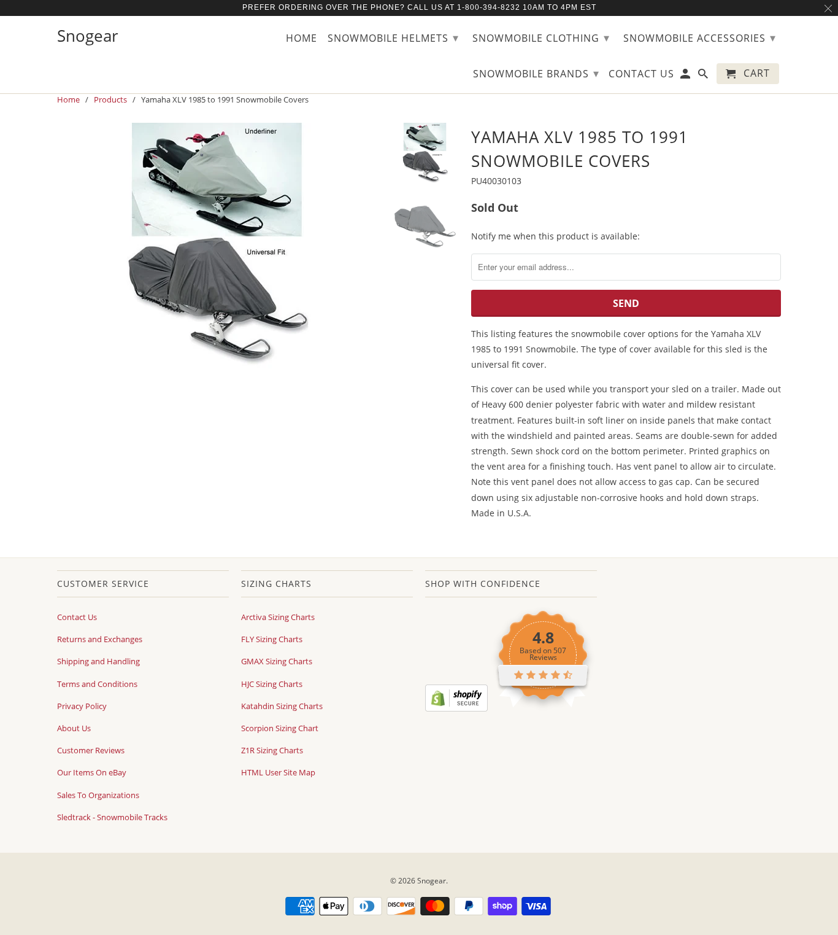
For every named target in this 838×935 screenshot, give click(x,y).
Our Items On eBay (91, 772)
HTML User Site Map (278, 772)
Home (301, 39)
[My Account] (686, 76)
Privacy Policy (82, 706)
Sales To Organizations (98, 795)
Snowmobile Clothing (541, 37)
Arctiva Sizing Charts (278, 617)
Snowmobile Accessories (699, 37)
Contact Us (77, 617)
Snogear (431, 880)
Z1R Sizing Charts (272, 750)
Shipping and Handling (98, 661)
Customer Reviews (91, 750)
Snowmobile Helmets (393, 37)
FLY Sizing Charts (271, 639)
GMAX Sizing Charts (276, 661)
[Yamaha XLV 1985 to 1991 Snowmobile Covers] (218, 245)
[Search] (704, 76)
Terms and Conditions (97, 683)
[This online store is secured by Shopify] (456, 708)
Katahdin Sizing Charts (282, 706)
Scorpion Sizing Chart (279, 728)
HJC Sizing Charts (271, 683)
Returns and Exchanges (99, 639)
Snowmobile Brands (536, 73)
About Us (74, 728)
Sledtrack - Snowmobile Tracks (112, 817)
